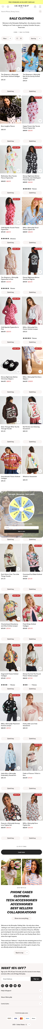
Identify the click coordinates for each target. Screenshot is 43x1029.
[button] (18, 69)
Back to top (19, 953)
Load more (21, 852)
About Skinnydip (6, 997)
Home (15, 32)
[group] (21, 2)
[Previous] (2, 58)
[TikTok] (19, 985)
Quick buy (10, 91)
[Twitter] (11, 985)
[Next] (19, 58)
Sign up (36, 979)
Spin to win (21, 531)
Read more (21, 27)
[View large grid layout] (20, 38)
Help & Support (6, 990)
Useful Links (5, 1004)
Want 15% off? (13, 967)
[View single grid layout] (17, 38)
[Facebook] (6, 985)
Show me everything (21, 918)
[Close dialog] (2, 493)
